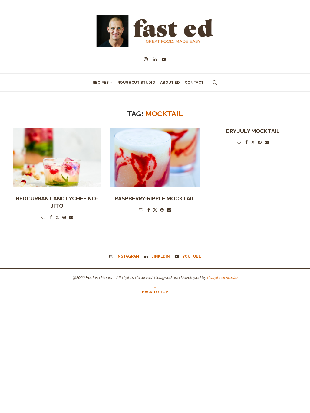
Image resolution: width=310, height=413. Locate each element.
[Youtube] (164, 59)
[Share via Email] (71, 217)
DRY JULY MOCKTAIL (253, 131)
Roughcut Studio (136, 82)
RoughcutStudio (222, 277)
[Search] (215, 82)
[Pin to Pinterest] (64, 217)
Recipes (101, 82)
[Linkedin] (155, 59)
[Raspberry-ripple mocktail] (154, 157)
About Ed (170, 82)
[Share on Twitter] (57, 217)
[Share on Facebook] (51, 217)
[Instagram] (146, 59)
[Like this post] (43, 217)
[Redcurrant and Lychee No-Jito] (57, 157)
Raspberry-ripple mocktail (155, 198)
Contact (194, 82)
